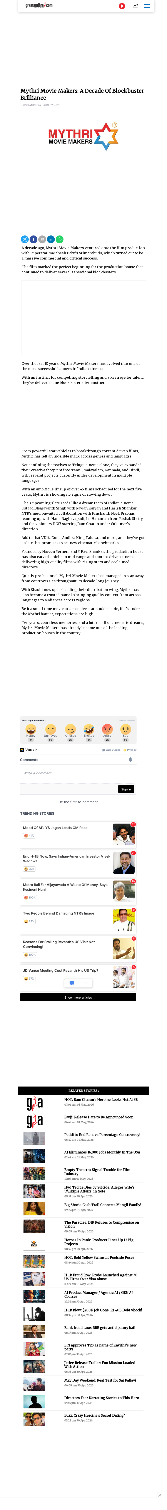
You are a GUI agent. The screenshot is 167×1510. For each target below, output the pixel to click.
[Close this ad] (160, 1495)
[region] (83, 47)
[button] (25, 239)
